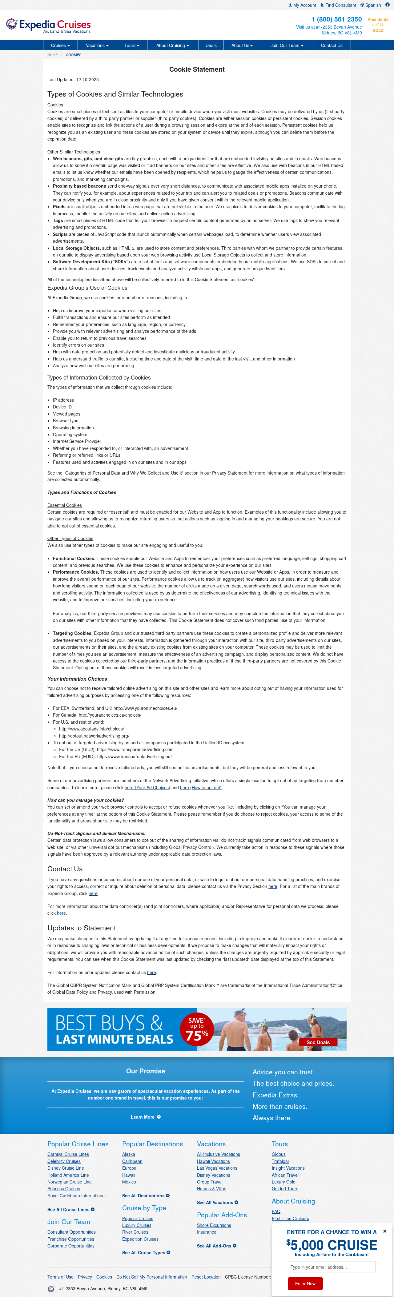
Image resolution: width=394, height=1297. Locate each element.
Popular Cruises (137, 1218)
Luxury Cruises (136, 1225)
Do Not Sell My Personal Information (151, 1277)
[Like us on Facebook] (387, 5)
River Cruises (135, 1232)
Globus (279, 1154)
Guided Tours (285, 1188)
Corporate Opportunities (70, 1246)
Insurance (206, 1232)
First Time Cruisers (290, 1218)
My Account (304, 5)
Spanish (372, 5)
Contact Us (332, 45)
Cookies (104, 1277)
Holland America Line (68, 1175)
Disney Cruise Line (65, 1168)
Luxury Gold (284, 1182)
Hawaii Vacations (213, 1161)
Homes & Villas (211, 1188)
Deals (211, 45)
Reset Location (206, 1277)
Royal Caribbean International (76, 1195)
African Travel (285, 1175)
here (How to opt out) (201, 787)
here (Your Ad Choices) (147, 787)
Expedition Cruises (140, 1239)
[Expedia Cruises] (67, 25)
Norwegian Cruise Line (69, 1182)
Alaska (128, 1154)
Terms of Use (60, 1277)
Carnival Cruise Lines (68, 1154)
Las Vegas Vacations (217, 1168)
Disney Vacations (213, 1175)
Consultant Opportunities (71, 1232)
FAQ (276, 1211)
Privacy (85, 1277)
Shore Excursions (214, 1225)
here (272, 886)
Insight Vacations (288, 1168)
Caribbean (132, 1161)
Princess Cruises (63, 1188)
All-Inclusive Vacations (218, 1154)
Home (52, 54)
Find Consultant (340, 5)
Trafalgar (280, 1161)
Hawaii (128, 1175)
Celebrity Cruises (64, 1161)
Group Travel (210, 1182)
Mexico (129, 1182)
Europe (129, 1168)
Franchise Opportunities (70, 1239)
